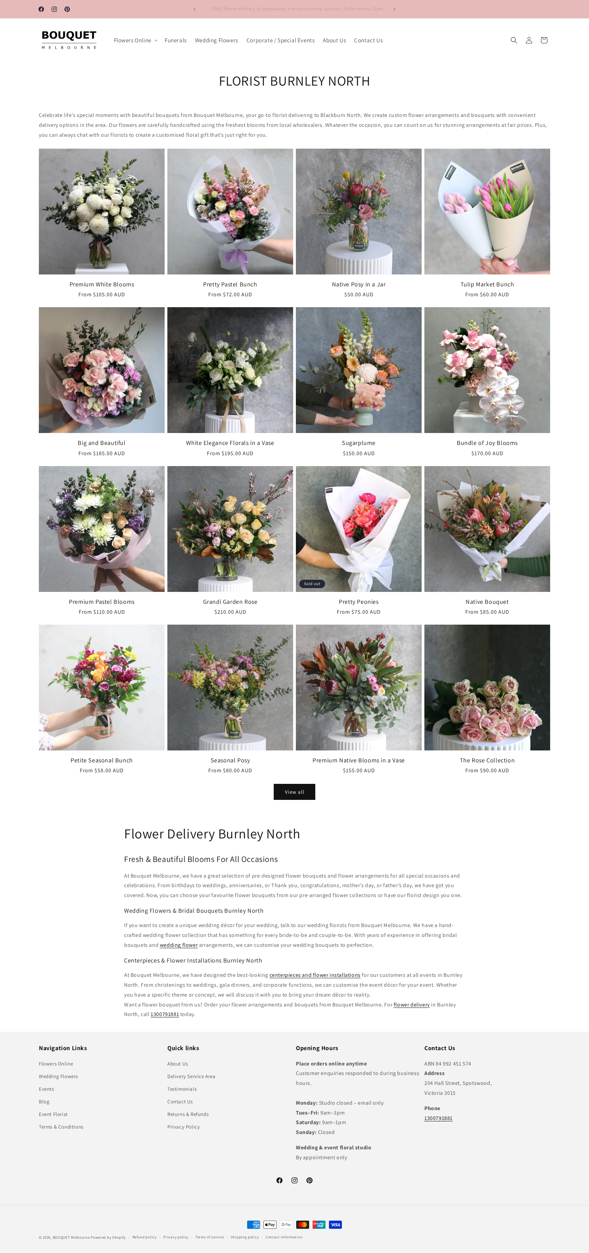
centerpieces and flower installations (315, 975)
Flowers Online (56, 1063)
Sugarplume (359, 443)
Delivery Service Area (191, 1076)
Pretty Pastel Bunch (230, 284)
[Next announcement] (394, 9)
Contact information (284, 1237)
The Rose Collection (487, 760)
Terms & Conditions (61, 1126)
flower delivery (412, 1004)
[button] (135, 40)
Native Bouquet (487, 602)
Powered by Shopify (108, 1237)
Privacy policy (175, 1237)
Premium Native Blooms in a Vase (359, 760)
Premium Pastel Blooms (102, 602)
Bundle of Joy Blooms (487, 443)
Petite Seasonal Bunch (102, 760)
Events (46, 1089)
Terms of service (209, 1237)
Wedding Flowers (58, 1076)
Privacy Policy (183, 1126)
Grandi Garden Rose (230, 602)
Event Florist (53, 1114)
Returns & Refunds (188, 1114)
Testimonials (182, 1089)
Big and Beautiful (101, 443)
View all (294, 792)
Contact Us (180, 1101)
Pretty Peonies (358, 602)
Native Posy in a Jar (359, 284)
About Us (177, 1063)
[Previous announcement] (194, 9)
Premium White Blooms (102, 284)
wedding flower (179, 945)
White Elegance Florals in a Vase (230, 443)
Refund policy (145, 1237)
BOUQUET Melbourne (71, 1237)
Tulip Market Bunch (487, 284)
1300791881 (165, 1014)
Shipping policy (245, 1237)
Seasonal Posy (230, 760)
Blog (44, 1101)
